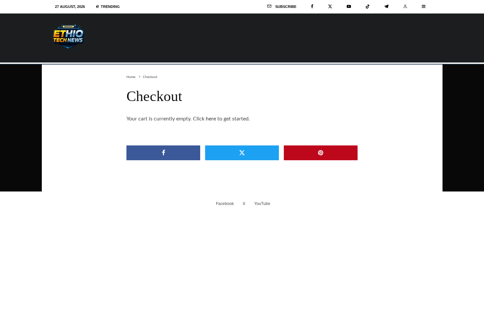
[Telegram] (386, 6)
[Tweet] (242, 152)
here (211, 118)
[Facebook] (312, 6)
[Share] (163, 152)
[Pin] (321, 152)
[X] (330, 6)
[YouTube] (348, 6)
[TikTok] (367, 6)
